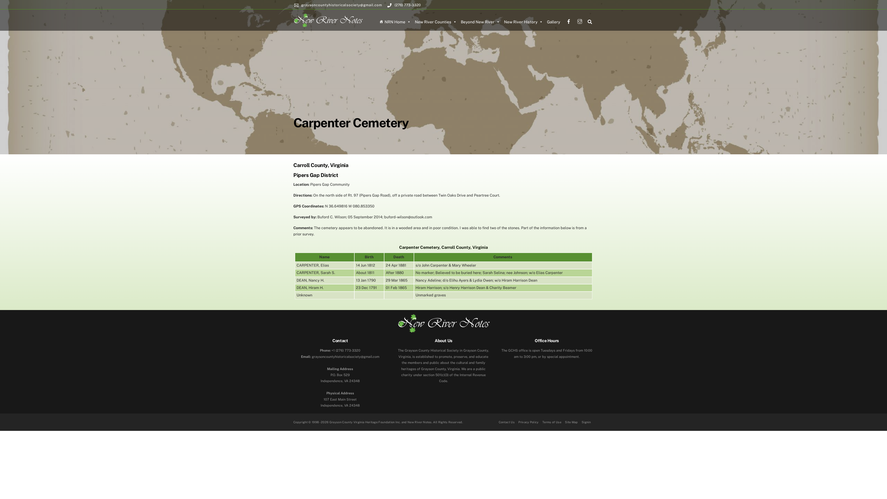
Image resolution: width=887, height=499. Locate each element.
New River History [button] (521, 22)
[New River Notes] (328, 19)
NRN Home (395, 22)
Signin (586, 422)
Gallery (553, 22)
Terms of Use (551, 422)
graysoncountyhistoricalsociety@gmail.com (340, 357)
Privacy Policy (528, 422)
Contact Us (507, 422)
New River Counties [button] (433, 22)
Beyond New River (478, 22)
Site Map (571, 422)
